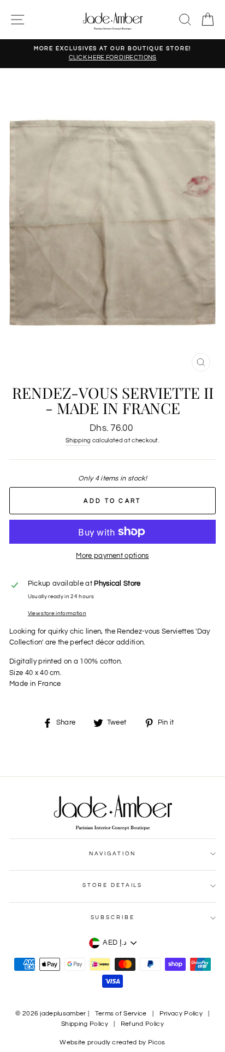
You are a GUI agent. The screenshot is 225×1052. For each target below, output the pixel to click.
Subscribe (113, 917)
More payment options (112, 556)
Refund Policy (142, 1023)
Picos (156, 1042)
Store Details (112, 885)
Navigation (113, 853)
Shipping (78, 440)
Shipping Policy (84, 1023)
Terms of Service (121, 1013)
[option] (112, 54)
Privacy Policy (181, 1013)
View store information (57, 613)
